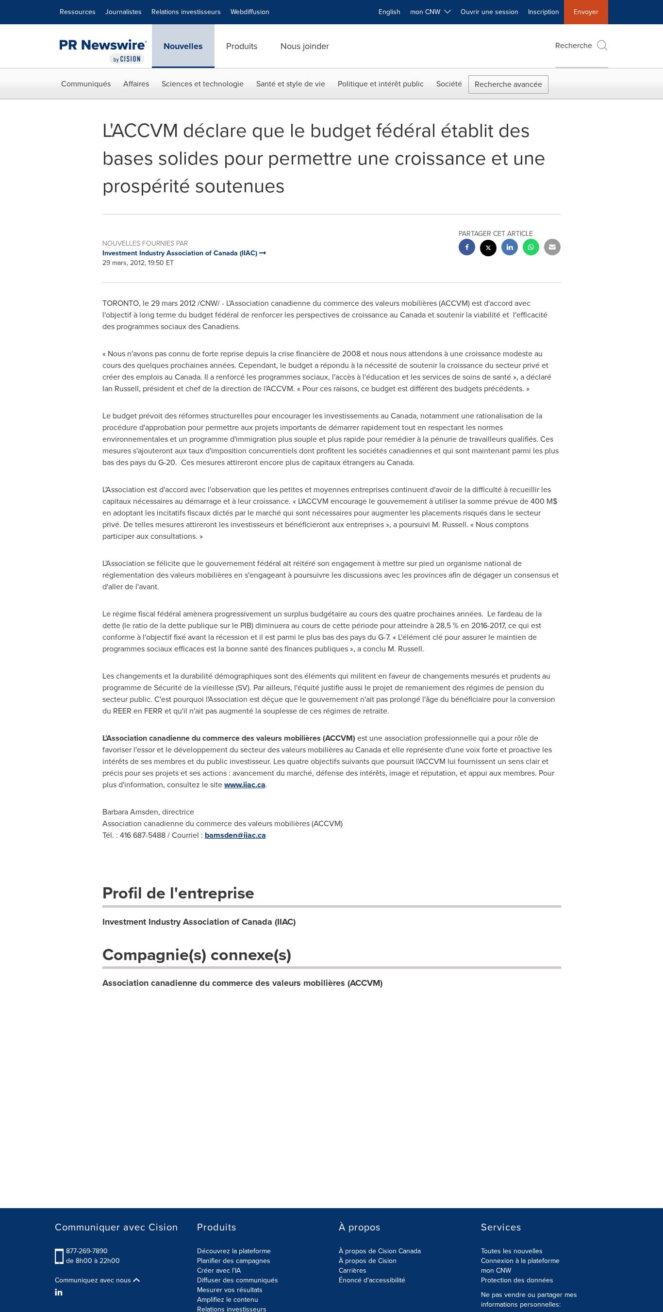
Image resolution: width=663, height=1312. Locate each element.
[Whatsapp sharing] (531, 248)
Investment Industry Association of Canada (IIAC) (199, 921)
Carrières (352, 1270)
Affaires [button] (136, 83)
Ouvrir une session (489, 12)
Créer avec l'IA (219, 1270)
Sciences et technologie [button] (203, 83)
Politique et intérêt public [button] (381, 83)
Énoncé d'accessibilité (372, 1280)
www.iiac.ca (244, 784)
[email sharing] (552, 248)
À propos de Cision (368, 1261)
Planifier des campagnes (233, 1261)
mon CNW (496, 1270)
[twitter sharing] (488, 249)
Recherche (573, 45)
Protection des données (517, 1280)
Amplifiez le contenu (227, 1300)
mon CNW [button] (427, 12)
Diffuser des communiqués (237, 1280)
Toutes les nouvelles (512, 1251)
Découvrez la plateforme (234, 1251)
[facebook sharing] (467, 248)
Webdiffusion (250, 12)
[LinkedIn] (60, 1292)
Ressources (78, 12)
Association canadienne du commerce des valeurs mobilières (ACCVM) (242, 983)
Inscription (543, 12)
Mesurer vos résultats (230, 1290)
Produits (241, 46)
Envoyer (586, 12)
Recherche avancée (508, 84)
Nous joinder (305, 46)
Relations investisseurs (186, 12)
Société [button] (449, 83)
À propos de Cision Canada (380, 1251)
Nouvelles (183, 46)
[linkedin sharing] (509, 248)
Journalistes (123, 12)
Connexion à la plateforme (520, 1261)
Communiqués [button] (86, 83)
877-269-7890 (87, 1251)
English (389, 12)
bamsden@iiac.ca (235, 835)
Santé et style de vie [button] (290, 83)
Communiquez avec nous (94, 1280)
